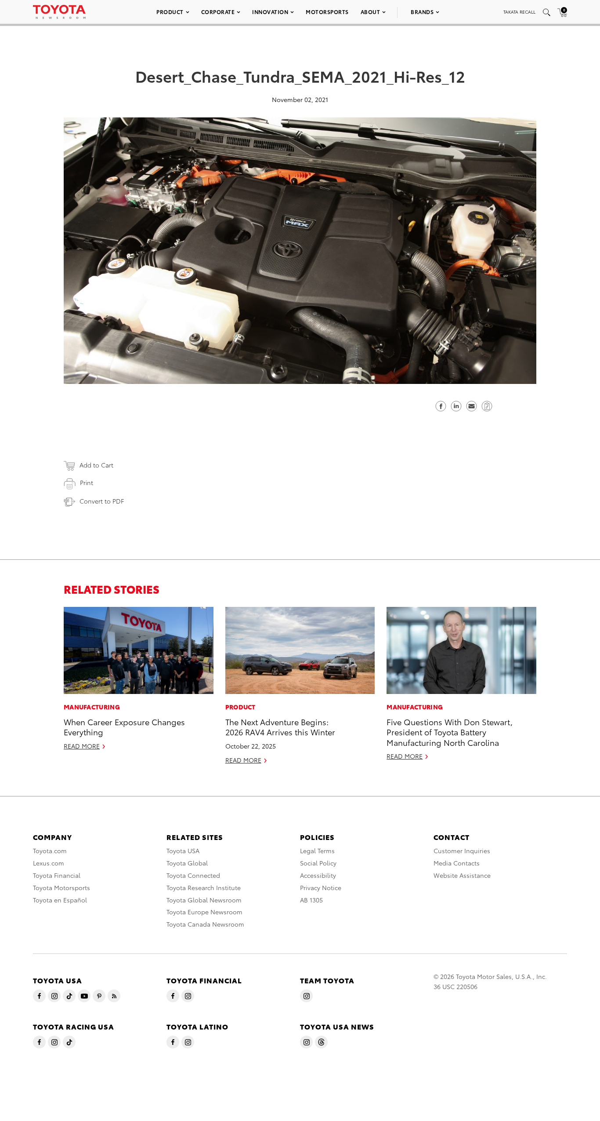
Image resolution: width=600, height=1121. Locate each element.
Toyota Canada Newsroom (205, 924)
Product (170, 11)
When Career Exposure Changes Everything (124, 726)
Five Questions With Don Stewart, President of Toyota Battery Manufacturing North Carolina (450, 732)
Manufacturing (92, 706)
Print (86, 482)
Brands (422, 11)
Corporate (218, 11)
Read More (82, 745)
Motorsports (327, 11)
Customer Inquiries (462, 850)
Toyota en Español (60, 899)
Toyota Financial (56, 875)
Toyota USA (182, 850)
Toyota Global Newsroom (204, 899)
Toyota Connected (193, 875)
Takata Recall (519, 11)
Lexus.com (48, 862)
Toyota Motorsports (61, 887)
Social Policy (318, 862)
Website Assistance (462, 875)
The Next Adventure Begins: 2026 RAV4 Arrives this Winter (280, 726)
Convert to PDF (102, 501)
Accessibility (318, 875)
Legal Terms (317, 850)
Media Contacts (457, 862)
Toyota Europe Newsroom (204, 911)
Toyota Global (187, 862)
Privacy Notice (320, 887)
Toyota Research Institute (203, 887)
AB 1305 (311, 899)
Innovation (270, 11)
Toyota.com (50, 850)
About (370, 11)
